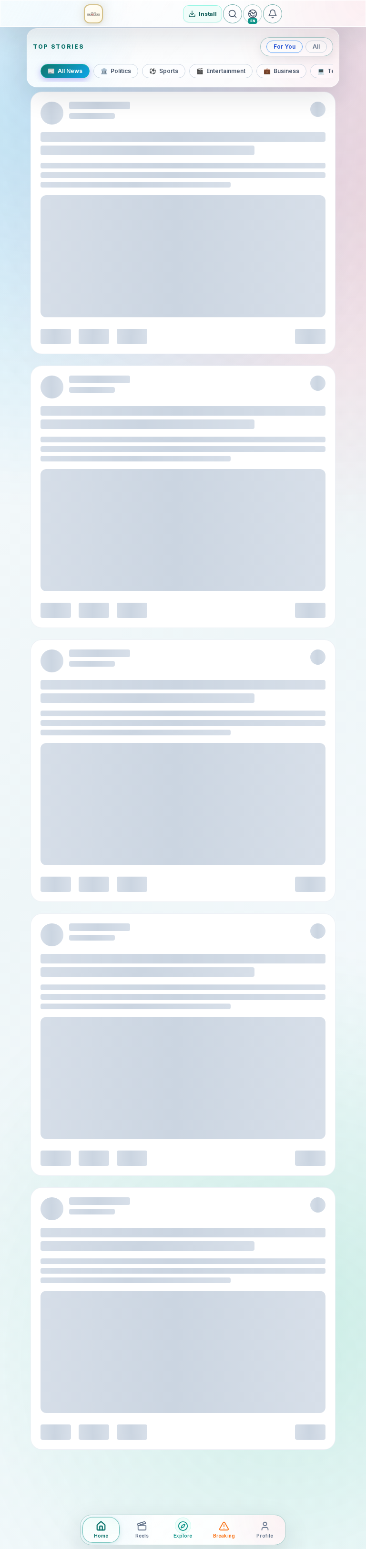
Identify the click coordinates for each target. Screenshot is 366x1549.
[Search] (232, 13)
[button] (93, 13)
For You (284, 46)
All (316, 46)
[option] (65, 71)
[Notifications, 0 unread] (272, 13)
